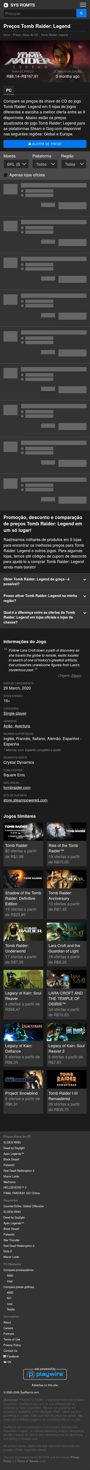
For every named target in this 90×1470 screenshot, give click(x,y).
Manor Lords (11, 1176)
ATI (9, 1298)
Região (67, 155)
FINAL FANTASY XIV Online (21, 1193)
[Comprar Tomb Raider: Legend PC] (45, 271)
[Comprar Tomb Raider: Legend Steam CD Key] (45, 198)
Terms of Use (11, 1339)
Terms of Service (27, 1461)
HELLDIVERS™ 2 (14, 1187)
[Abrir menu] (83, 4)
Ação (7, 725)
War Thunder (11, 1240)
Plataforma (41, 155)
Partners (8, 1334)
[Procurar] (81, 13)
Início (19, 5)
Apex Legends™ (13, 1153)
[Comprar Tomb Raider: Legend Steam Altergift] (45, 418)
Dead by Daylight (14, 1148)
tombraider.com (17, 787)
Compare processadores (18, 1270)
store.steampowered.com (25, 800)
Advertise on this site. (45, 1385)
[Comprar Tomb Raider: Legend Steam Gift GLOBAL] (45, 455)
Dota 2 (7, 1251)
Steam (76, 675)
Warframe (9, 1182)
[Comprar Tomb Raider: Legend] (45, 345)
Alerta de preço (46, 144)
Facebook (12, 1356)
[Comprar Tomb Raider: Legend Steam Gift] (45, 492)
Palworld (8, 1165)
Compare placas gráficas (18, 1287)
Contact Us (10, 1351)
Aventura (22, 725)
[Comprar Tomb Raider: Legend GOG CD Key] (45, 382)
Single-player (14, 713)
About (7, 1322)
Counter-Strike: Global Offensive (23, 1206)
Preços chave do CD (25, 35)
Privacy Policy (12, 1345)
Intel (9, 1281)
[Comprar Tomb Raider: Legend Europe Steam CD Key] (45, 308)
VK (9, 1362)
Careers (8, 1328)
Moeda (9, 155)
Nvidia (11, 1309)
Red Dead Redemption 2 (18, 1170)
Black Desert (11, 1159)
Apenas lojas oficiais (27, 174)
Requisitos (10, 1200)
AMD (10, 1275)
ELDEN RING (12, 1142)
